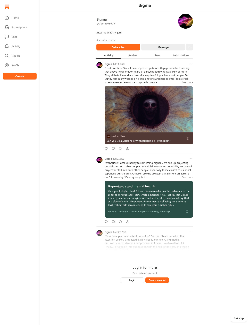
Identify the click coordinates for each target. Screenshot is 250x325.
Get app (239, 318)
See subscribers (105, 40)
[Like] (106, 148)
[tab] (108, 55)
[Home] (7, 7)
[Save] (188, 138)
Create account (157, 280)
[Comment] (113, 148)
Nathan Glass (118, 136)
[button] (20, 18)
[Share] (127, 148)
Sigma (108, 64)
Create (19, 76)
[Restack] (120, 148)
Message (163, 47)
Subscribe (118, 47)
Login (132, 280)
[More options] (191, 64)
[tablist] (144, 55)
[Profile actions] (189, 47)
